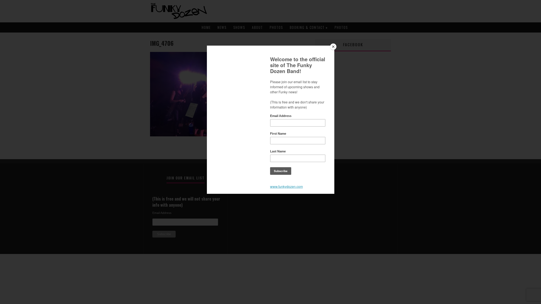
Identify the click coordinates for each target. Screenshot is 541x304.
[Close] (333, 46)
